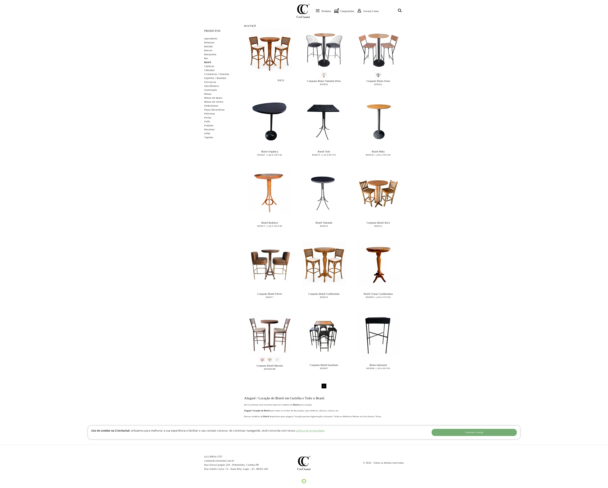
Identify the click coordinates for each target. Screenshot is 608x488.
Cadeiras (209, 66)
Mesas (208, 93)
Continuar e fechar (474, 432)
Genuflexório (211, 85)
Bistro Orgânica (269, 151)
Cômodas (209, 70)
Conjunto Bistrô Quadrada (324, 365)
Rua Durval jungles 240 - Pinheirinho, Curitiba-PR (231, 464)
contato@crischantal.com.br (219, 460)
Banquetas (210, 54)
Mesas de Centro (213, 101)
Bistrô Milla (378, 151)
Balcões (208, 46)
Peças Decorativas (214, 109)
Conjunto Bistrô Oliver (269, 294)
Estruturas (210, 81)
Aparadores (210, 38)
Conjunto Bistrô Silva (378, 222)
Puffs (207, 121)
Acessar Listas (371, 11)
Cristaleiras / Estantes (216, 74)
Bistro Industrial (378, 365)
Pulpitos (208, 125)
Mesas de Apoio (213, 97)
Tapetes (208, 137)
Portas (207, 117)
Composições (347, 11)
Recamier (209, 129)
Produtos (326, 11)
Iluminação (210, 89)
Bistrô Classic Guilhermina (378, 294)
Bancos (208, 50)
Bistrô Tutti (324, 151)
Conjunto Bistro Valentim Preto (324, 81)
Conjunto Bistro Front (378, 81)
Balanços (209, 42)
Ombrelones (211, 105)
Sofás (207, 133)
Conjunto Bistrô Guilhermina (324, 294)
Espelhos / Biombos (215, 78)
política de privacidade (310, 430)
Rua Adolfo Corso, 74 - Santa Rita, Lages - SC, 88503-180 (236, 469)
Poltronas (209, 113)
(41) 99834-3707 (213, 456)
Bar (206, 58)
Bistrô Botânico (269, 222)
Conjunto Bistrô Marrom (269, 365)
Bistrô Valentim (324, 222)
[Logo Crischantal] (303, 11)
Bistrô (207, 62)
